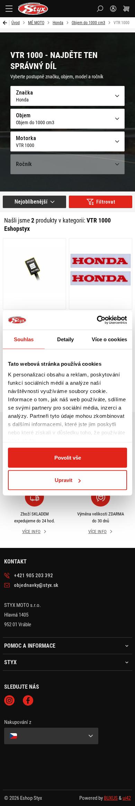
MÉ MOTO (36, 22)
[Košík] (126, 8)
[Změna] (51, 736)
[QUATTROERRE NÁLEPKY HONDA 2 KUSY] (100, 273)
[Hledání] (100, 8)
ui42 (127, 798)
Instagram (9, 700)
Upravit (63, 480)
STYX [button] (10, 662)
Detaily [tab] (65, 339)
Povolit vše (67, 457)
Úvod (15, 22)
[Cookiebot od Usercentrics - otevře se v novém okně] (97, 320)
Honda (58, 22)
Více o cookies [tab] (109, 339)
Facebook (28, 700)
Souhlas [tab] (24, 339)
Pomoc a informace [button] (29, 646)
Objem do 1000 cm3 (88, 22)
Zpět (6, 23)
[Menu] (9, 8)
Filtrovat (105, 202)
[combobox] (34, 202)
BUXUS (111, 798)
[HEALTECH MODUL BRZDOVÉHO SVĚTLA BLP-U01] (34, 273)
